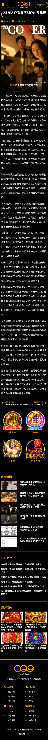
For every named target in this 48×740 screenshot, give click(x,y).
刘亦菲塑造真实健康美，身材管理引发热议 (32, 483)
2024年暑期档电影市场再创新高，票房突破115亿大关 (33, 540)
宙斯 (12, 460)
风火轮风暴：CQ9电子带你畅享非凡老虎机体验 (35, 648)
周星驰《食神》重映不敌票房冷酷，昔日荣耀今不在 (32, 494)
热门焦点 (7, 21)
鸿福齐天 (35, 460)
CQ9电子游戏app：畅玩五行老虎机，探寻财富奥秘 (35, 627)
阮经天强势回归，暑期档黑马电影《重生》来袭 (32, 506)
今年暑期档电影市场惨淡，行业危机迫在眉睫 (32, 528)
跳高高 (12, 432)
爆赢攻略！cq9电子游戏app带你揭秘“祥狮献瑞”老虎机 (11, 627)
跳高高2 (35, 432)
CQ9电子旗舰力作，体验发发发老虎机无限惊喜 (11, 648)
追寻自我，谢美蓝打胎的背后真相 (32, 517)
